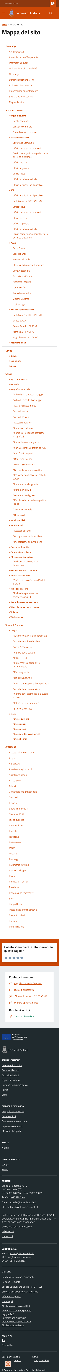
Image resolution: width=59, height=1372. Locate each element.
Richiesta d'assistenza (13, 1325)
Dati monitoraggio (11, 1357)
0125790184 (18, 1197)
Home (4, 24)
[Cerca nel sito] (49, 13)
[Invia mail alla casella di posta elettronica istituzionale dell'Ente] (23, 1202)
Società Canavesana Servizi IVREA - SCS (22, 1287)
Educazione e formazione (14, 1121)
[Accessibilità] (8, 1363)
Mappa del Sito (41, 1360)
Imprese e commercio (12, 1126)
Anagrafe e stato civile (13, 1111)
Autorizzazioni (9, 1116)
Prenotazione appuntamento (16, 1321)
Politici (5, 1090)
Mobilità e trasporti (11, 1131)
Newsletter (7, 1345)
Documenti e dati (10, 1070)
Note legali (7, 1301)
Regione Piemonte (11, 3)
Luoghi (5, 1164)
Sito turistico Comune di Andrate (18, 1277)
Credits (17, 1360)
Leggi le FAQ (8, 1314)
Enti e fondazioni (10, 1075)
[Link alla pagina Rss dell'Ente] (3, 1341)
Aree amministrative (12, 1065)
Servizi (35, 1357)
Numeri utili (7, 1236)
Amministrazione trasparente (16, 1310)
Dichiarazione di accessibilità (16, 1306)
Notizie (5, 1148)
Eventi (5, 1169)
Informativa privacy (11, 1296)
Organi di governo (11, 1080)
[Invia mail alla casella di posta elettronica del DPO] (22, 1253)
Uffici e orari (8, 1231)
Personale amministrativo (15, 1085)
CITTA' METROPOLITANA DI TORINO (20, 1291)
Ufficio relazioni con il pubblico (17, 1226)
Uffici (4, 1094)
